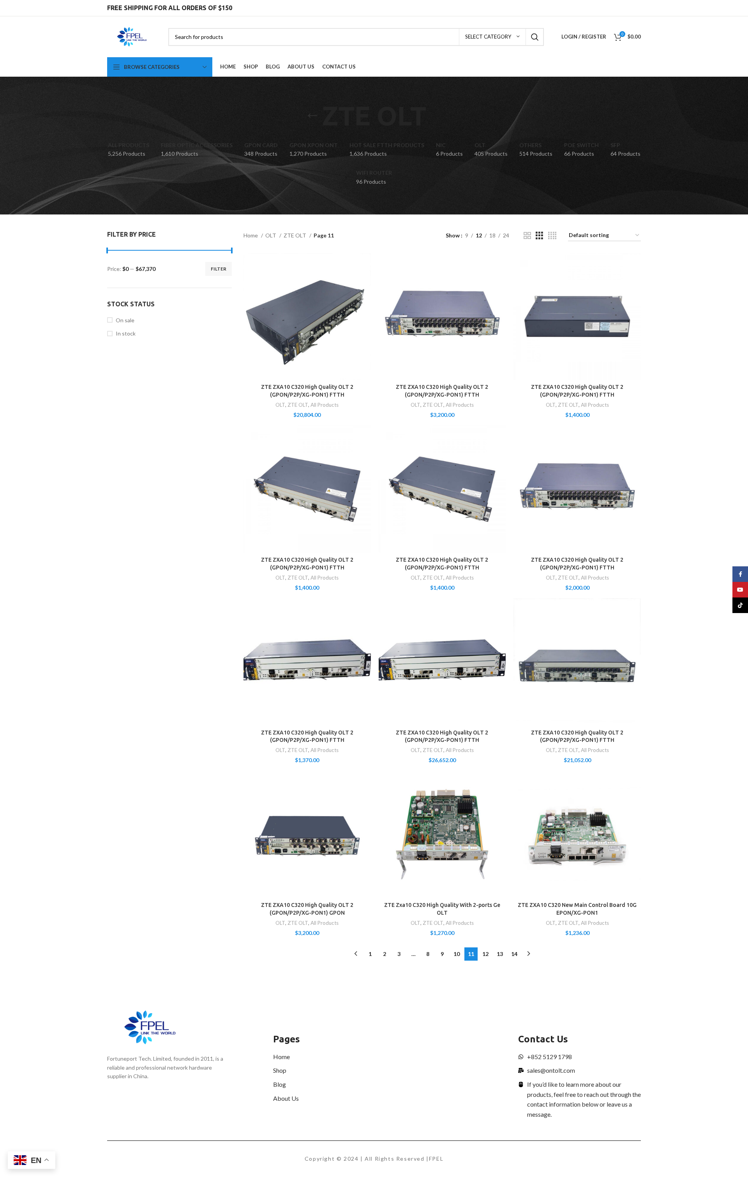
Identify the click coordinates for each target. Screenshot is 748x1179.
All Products (324, 405)
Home (251, 235)
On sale (125, 320)
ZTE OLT (295, 235)
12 (485, 954)
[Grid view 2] (527, 236)
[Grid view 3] (539, 236)
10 (456, 954)
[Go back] (312, 116)
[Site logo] (132, 36)
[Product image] (307, 316)
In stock (126, 333)
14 (514, 954)
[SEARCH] (535, 37)
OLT (271, 235)
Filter (218, 269)
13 (500, 954)
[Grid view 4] (552, 236)
